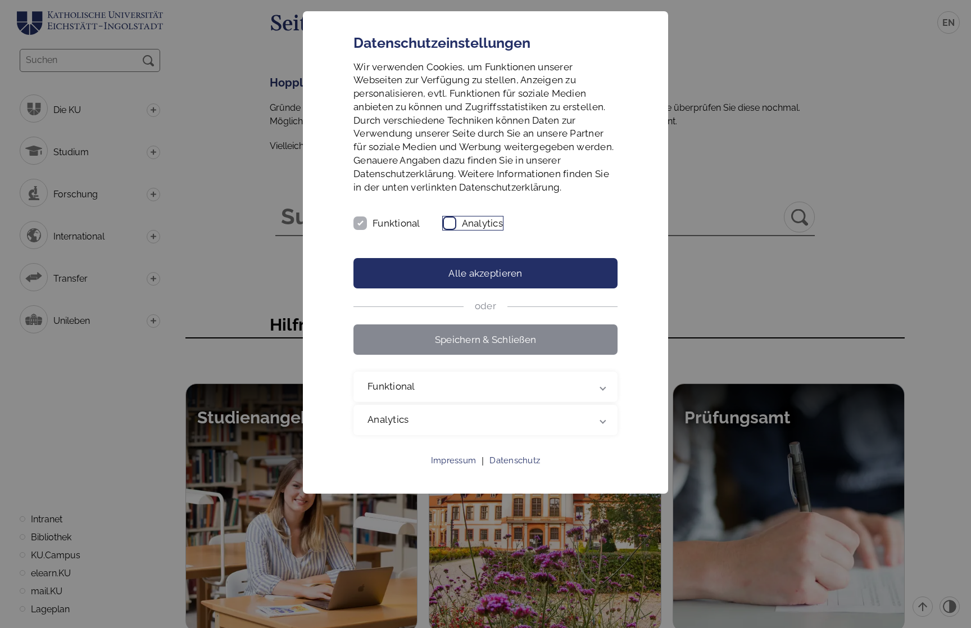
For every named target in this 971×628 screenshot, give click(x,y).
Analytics (482, 223)
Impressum (453, 460)
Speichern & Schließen (485, 339)
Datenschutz (514, 460)
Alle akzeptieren (485, 273)
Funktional (396, 223)
